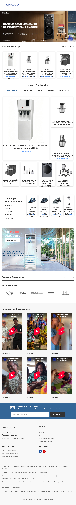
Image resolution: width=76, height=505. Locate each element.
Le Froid (39, 90)
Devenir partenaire (44, 436)
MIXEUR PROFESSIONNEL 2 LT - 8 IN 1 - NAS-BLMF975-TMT (65, 182)
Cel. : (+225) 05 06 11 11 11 (9, 450)
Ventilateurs (8, 214)
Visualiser (5, 353)
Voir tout (8, 219)
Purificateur (8, 208)
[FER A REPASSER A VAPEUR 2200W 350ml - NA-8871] (44, 200)
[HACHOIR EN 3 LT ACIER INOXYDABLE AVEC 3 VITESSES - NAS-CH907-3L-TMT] (29, 59)
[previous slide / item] (1, 26)
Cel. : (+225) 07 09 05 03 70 (10, 453)
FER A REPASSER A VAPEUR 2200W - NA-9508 (31, 213)
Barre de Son (43, 466)
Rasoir (23, 491)
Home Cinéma (32, 466)
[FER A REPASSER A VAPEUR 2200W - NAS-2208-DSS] (56, 200)
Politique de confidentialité (47, 438)
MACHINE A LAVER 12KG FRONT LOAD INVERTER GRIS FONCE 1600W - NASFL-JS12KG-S (47, 183)
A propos (41, 430)
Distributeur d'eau (11, 69)
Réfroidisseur (43, 472)
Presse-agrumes (65, 69)
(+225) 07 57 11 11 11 (9, 435)
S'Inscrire (56, 414)
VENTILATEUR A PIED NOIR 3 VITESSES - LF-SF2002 (69, 212)
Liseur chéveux (45, 491)
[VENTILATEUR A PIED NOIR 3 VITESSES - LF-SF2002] (69, 200)
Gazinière (65, 481)
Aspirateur (5, 478)
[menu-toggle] (3, 5)
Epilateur (62, 491)
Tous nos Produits (66, 278)
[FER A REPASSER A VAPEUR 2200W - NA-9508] (32, 200)
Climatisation (27, 90)
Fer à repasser (9, 211)
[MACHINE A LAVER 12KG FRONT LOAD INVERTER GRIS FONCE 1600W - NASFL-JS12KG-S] (47, 170)
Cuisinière (22, 481)
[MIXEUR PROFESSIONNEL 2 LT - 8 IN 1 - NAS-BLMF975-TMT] (65, 170)
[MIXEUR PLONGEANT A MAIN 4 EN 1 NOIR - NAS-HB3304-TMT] (29, 170)
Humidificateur (9, 205)
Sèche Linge (42, 481)
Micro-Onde (23, 476)
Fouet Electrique (23, 478)
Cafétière (43, 476)
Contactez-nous (44, 433)
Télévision (50, 90)
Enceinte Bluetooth (54, 466)
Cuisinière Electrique (54, 481)
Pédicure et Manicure (33, 491)
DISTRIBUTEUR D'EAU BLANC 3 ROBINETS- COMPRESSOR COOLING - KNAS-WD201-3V (11, 75)
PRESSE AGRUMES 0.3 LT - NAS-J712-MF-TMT (65, 73)
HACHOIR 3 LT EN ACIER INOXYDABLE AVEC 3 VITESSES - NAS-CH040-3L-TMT (47, 74)
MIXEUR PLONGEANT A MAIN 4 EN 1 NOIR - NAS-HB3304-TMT (29, 181)
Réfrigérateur (23, 472)
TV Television (15, 466)
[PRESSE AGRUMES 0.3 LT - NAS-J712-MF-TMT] (65, 59)
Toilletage (55, 491)
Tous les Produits (66, 47)
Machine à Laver (32, 481)
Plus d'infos (11, 240)
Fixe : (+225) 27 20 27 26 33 (10, 456)
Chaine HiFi (65, 466)
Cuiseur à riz (52, 476)
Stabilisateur (16, 487)
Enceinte (24, 466)
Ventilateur (69, 207)
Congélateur (33, 472)
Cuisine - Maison (11, 90)
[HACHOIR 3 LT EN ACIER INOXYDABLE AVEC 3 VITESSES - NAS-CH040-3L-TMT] (47, 59)
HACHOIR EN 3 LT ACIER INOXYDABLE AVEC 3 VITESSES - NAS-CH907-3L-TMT (29, 74)
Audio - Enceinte (64, 90)
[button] (32, 40)
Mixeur (29, 69)
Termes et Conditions (45, 441)
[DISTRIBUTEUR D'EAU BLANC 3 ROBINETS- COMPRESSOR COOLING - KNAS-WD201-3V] (11, 59)
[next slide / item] (74, 26)
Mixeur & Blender (34, 476)
